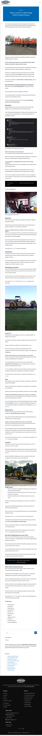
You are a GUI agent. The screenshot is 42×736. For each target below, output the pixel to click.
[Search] (35, 632)
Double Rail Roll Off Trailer (13, 656)
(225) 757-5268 (16, 183)
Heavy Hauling (11, 667)
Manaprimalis (31, 732)
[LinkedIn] (23, 728)
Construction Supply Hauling (13, 660)
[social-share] (5, 640)
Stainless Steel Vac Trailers (13, 657)
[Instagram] (21, 728)
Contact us (7, 531)
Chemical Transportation (12, 663)
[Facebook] (19, 728)
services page (22, 437)
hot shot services (25, 281)
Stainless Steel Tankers (12, 659)
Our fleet (7, 369)
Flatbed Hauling (11, 670)
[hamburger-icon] (40, 2)
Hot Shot (21, 10)
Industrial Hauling (11, 665)
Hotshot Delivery (11, 662)
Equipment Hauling (11, 668)
